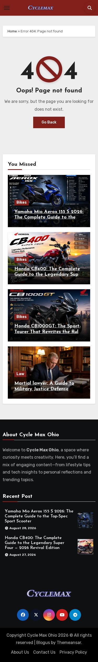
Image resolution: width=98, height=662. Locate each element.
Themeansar (69, 642)
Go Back (49, 122)
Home (12, 31)
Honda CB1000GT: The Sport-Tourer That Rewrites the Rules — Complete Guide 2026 (48, 332)
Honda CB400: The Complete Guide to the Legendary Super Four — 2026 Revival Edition (48, 275)
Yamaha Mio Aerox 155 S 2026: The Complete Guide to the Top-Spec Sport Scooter (49, 218)
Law (20, 374)
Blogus (43, 642)
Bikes (21, 202)
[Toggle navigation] (7, 8)
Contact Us (44, 652)
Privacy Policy (73, 652)
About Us (20, 652)
